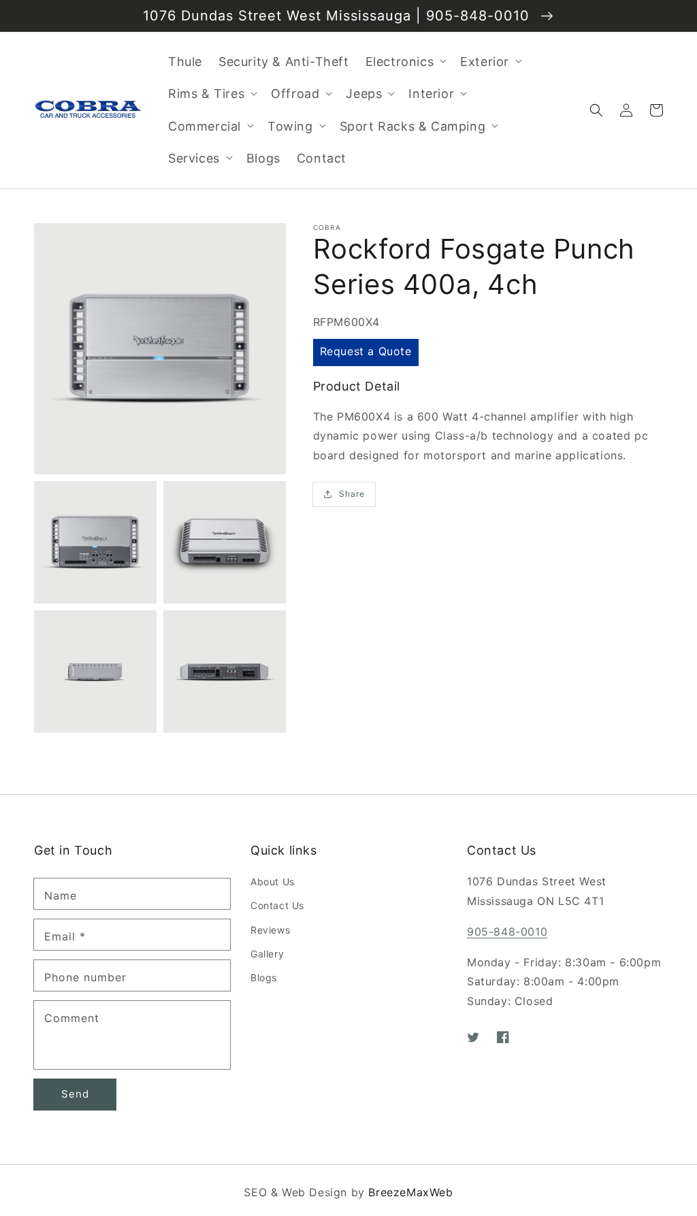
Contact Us (277, 905)
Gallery (267, 953)
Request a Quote (366, 351)
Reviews (270, 930)
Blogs (263, 977)
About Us (272, 881)
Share (352, 494)
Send (75, 1093)
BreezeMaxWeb (410, 1192)
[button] (596, 110)
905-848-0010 (507, 931)
